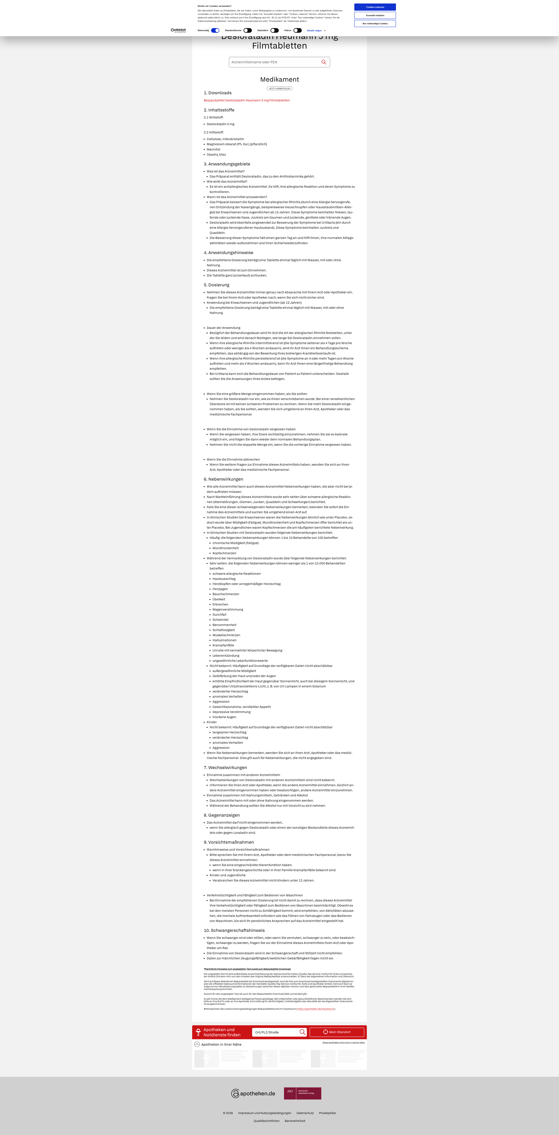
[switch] (248, 30)
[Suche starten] (324, 62)
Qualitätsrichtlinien (267, 1121)
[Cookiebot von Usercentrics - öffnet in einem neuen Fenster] (178, 30)
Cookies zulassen (375, 7)
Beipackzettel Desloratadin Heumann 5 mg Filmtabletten (247, 100)
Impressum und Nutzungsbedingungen (264, 1113)
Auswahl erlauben (375, 15)
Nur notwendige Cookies (375, 23)
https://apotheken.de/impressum (315, 1008)
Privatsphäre (327, 1113)
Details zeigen (314, 30)
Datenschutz (305, 1113)
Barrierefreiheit (295, 1121)
